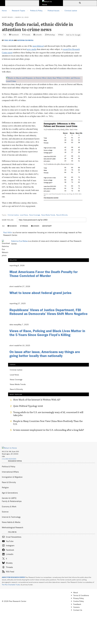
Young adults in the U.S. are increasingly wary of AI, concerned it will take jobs (48, 414)
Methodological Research (12, 527)
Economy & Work (9, 506)
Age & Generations (10, 492)
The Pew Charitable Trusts (11, 585)
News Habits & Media (11, 522)
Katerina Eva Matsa (25, 40)
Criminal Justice (13, 215)
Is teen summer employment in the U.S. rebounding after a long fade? (48, 430)
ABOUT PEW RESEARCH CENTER (13, 577)
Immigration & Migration (12, 477)
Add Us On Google (73, 35)
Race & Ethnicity (62, 215)
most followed (38, 46)
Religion (5, 487)
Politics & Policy (8, 466)
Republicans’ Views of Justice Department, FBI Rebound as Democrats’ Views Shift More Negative (48, 312)
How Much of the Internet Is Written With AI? (36, 399)
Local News (24, 215)
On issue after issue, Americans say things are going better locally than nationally (44, 354)
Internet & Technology (11, 517)
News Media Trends (48, 215)
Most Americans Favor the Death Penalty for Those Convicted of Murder (43, 274)
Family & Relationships (11, 501)
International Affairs (10, 472)
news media (31, 49)
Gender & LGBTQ (9, 498)
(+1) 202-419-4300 (9, 459)
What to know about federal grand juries (40, 293)
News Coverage (34, 215)
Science (5, 511)
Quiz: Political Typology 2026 (28, 406)
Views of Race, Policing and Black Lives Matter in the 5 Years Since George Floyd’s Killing (47, 333)
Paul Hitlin (8, 40)
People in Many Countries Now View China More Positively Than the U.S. (48, 422)
